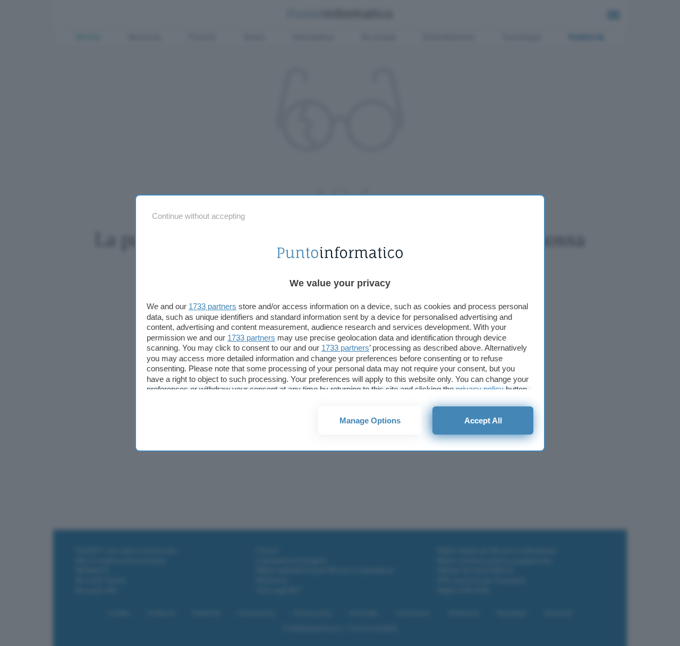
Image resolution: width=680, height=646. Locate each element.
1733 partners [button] (212, 306)
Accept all (483, 420)
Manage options (370, 420)
